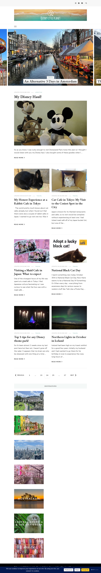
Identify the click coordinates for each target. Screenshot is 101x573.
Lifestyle (38, 92)
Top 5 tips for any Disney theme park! (29, 339)
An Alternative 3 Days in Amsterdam (50, 81)
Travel (50, 77)
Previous (20, 375)
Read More (18, 158)
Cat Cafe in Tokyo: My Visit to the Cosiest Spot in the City (69, 203)
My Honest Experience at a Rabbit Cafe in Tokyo (30, 201)
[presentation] (7, 57)
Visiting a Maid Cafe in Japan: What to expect (28, 272)
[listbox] (50, 57)
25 (54, 375)
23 (42, 375)
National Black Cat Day (66, 270)
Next (72, 375)
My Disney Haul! (28, 96)
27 (65, 375)
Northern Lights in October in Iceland (69, 339)
